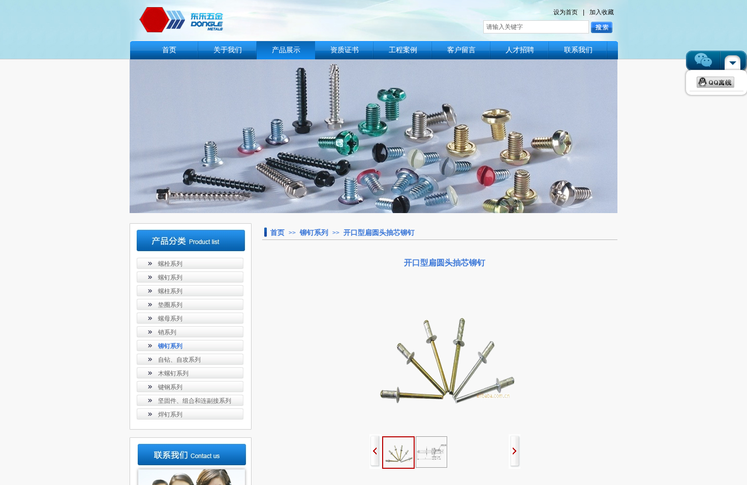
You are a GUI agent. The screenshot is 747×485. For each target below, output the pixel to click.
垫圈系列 (170, 304)
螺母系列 (170, 318)
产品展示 (286, 50)
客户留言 (461, 50)
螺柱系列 (170, 291)
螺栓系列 (170, 263)
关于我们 (227, 50)
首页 (169, 50)
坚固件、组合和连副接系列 (194, 400)
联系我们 (578, 50)
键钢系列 (170, 387)
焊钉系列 (170, 414)
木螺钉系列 (173, 373)
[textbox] (536, 26)
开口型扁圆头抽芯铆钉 (379, 232)
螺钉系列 (170, 277)
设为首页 (565, 12)
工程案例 (403, 50)
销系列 (167, 332)
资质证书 (344, 50)
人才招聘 (520, 50)
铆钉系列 (314, 232)
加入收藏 (601, 12)
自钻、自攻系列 (179, 359)
